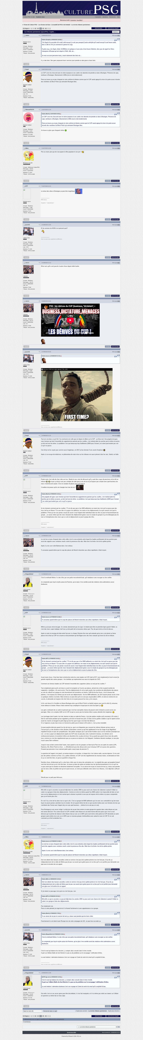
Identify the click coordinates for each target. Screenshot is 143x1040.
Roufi (27, 69)
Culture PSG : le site (29, 17)
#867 (118, 262)
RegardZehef (29, 574)
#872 (118, 535)
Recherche (112, 17)
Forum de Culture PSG (30, 24)
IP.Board (70, 1036)
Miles (27, 148)
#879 (118, 930)
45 (43, 28)
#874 (118, 612)
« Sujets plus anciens (81, 1011)
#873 (118, 574)
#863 (118, 109)
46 (46, 28)
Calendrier (98, 17)
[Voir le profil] (27, 77)
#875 (118, 654)
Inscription (79, 20)
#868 (118, 301)
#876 (118, 786)
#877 (118, 837)
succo (27, 262)
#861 (118, 35)
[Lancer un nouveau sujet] (113, 28)
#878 (118, 874)
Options (115, 32)
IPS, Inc (79, 1036)
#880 (118, 972)
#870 (118, 435)
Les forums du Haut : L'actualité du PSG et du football (54, 24)
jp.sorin (27, 224)
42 (35, 28)
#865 (118, 186)
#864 (118, 148)
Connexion (73, 20)
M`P (26, 186)
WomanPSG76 (29, 109)
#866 (118, 224)
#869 (118, 351)
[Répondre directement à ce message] (115, 64)
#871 (118, 475)
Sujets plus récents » (114, 1011)
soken (27, 35)
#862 (118, 69)
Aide (118, 17)
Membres (105, 17)
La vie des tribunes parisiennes (80, 24)
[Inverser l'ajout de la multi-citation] (108, 64)
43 (38, 28)
